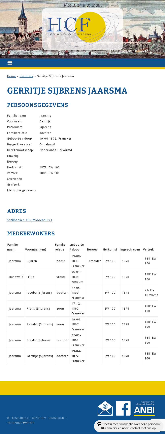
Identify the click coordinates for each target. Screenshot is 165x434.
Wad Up (28, 423)
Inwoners (26, 76)
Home (11, 76)
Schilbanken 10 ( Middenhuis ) (29, 220)
